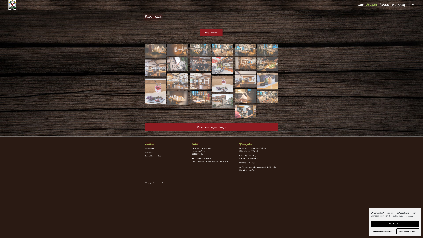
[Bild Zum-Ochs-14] (178, 50)
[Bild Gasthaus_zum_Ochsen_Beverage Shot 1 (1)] (156, 91)
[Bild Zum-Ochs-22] (223, 50)
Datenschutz (149, 148)
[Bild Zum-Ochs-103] (268, 65)
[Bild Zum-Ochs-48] (201, 65)
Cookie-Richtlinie (396, 216)
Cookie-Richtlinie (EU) (153, 156)
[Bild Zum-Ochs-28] (246, 64)
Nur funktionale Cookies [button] (382, 231)
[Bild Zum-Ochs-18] (201, 50)
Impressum (149, 152)
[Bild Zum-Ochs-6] (156, 51)
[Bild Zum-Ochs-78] (246, 112)
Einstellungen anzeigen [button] (408, 231)
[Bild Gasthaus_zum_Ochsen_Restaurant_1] (178, 82)
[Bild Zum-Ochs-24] (246, 50)
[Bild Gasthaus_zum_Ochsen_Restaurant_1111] (156, 69)
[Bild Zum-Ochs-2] (246, 96)
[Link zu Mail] (413, 5)
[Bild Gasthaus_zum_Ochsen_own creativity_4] (268, 82)
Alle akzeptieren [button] (395, 224)
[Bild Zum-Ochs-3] (178, 99)
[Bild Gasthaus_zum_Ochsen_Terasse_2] (223, 66)
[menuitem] (361, 5)
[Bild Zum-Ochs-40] (223, 102)
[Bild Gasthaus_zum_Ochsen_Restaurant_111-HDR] (246, 80)
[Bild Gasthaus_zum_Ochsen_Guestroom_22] (201, 82)
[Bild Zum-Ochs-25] (268, 50)
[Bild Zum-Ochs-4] (201, 97)
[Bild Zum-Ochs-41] (178, 65)
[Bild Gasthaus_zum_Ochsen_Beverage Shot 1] (223, 85)
